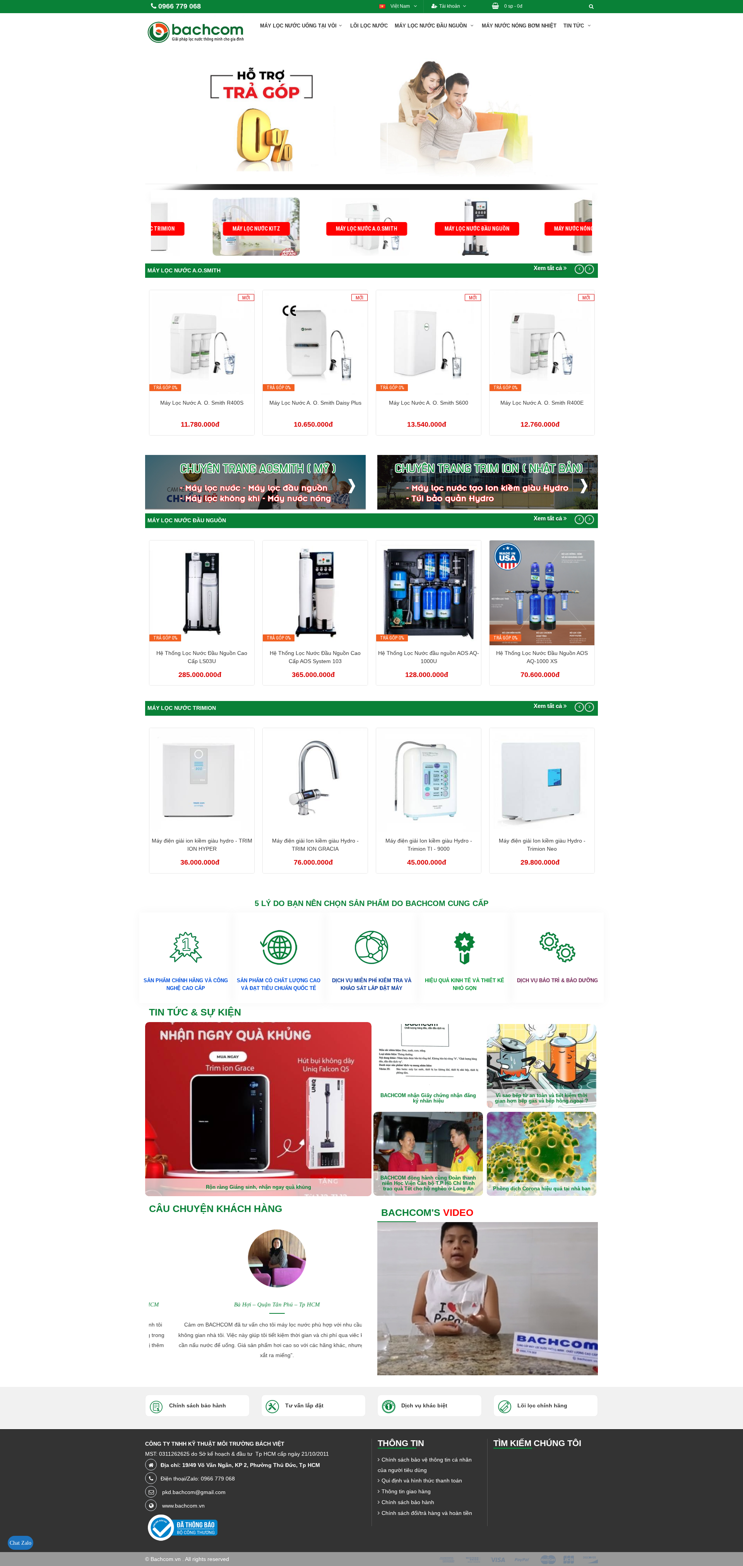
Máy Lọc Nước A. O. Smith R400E (542, 403)
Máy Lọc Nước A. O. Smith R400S (201, 403)
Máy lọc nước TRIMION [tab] (181, 708)
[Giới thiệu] (599, 21)
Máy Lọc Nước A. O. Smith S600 (428, 403)
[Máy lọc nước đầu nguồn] (426, 226)
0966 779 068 (179, 6)
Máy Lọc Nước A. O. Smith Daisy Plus (315, 403)
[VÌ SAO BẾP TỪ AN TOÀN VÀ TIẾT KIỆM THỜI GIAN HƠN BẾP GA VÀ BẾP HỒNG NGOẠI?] (541, 1066)
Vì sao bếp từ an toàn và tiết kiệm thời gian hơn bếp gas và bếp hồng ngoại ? (541, 1098)
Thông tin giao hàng (406, 1491)
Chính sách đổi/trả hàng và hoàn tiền (427, 1513)
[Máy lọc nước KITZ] (206, 226)
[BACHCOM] (197, 32)
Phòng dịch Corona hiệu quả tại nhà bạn (542, 1189)
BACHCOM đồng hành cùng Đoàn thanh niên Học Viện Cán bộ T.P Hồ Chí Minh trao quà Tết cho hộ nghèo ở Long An (428, 1183)
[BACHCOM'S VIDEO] (487, 1298)
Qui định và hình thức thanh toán (422, 1480)
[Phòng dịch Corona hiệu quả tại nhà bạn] (541, 1154)
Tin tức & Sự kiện (195, 1012)
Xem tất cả (548, 268)
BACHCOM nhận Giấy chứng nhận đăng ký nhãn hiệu (428, 1098)
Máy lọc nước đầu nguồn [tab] (186, 520)
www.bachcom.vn (183, 1506)
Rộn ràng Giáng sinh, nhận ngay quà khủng (258, 1187)
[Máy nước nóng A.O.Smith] (536, 226)
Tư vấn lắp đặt (304, 1405)
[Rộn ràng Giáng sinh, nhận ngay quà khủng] (258, 1108)
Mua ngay (206, 344)
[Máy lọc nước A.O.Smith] (316, 226)
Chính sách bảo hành (408, 1502)
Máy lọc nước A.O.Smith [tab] (184, 270)
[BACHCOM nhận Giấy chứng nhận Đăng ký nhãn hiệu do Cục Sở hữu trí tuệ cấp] (428, 1066)
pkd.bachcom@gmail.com (194, 1492)
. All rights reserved (205, 1559)
